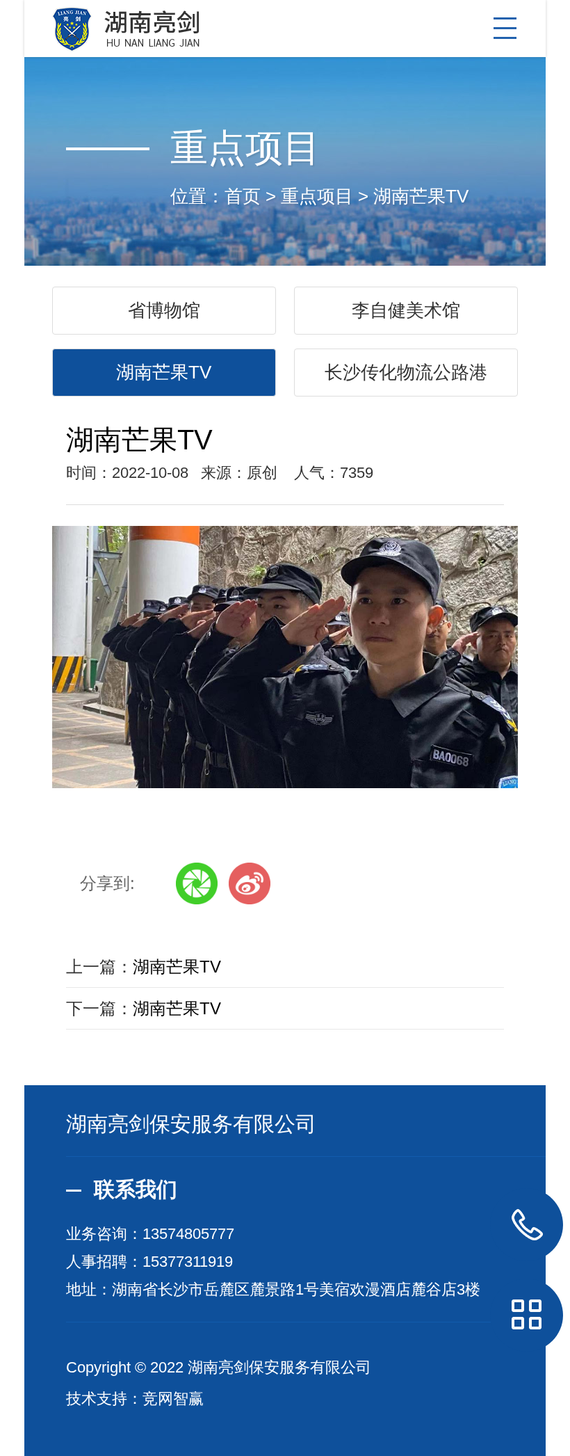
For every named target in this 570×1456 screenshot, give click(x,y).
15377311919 (187, 1261)
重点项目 (317, 196)
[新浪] (249, 883)
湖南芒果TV (421, 196)
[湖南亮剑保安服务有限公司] (285, 25)
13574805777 (188, 1233)
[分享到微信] (197, 883)
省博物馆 (164, 310)
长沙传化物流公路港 (406, 372)
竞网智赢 (173, 1398)
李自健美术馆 (406, 310)
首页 (243, 196)
